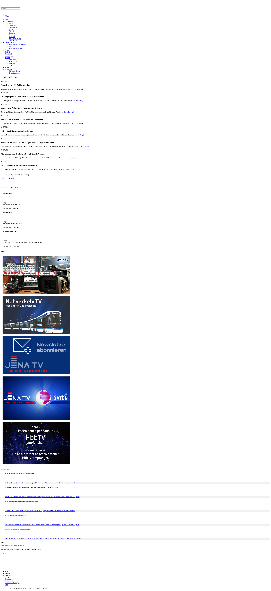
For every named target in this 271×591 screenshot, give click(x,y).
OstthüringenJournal (16, 48)
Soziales (12, 33)
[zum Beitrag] (78, 89)
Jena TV (8, 571)
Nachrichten (9, 21)
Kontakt (7, 573)
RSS (6, 585)
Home (7, 20)
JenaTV (7, 58)
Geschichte (13, 61)
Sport (7, 50)
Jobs (10, 65)
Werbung (8, 67)
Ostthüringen (9, 42)
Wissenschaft (13, 27)
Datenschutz (9, 581)
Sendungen (9, 56)
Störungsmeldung (15, 39)
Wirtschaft (12, 25)
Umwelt (12, 37)
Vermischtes (13, 40)
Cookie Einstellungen (12, 583)
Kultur (11, 29)
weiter (12, 178)
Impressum (8, 579)
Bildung (12, 35)
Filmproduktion (14, 71)
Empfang (12, 63)
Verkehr (12, 31)
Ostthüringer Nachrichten (17, 44)
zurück (3, 178)
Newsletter (8, 575)
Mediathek (8, 54)
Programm (12, 60)
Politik (11, 23)
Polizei (11, 46)
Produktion (8, 69)
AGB (7, 577)
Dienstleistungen (14, 73)
